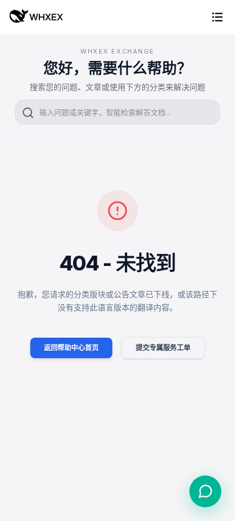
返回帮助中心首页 (71, 347)
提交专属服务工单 (163, 347)
